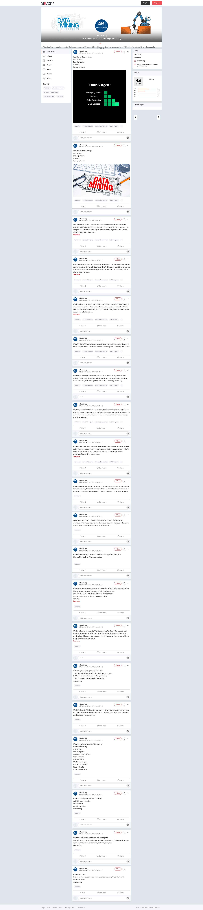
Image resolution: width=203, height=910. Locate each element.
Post (48, 908)
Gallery (49, 78)
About (49, 69)
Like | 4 (83, 326)
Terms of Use (81, 908)
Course (49, 65)
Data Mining (83, 51)
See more (60, 96)
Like (83, 357)
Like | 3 (83, 132)
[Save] (124, 51)
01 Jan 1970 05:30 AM (93, 53)
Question (50, 60)
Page (43, 908)
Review (49, 74)
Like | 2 (83, 286)
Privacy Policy (69, 908)
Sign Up (157, 3)
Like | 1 (83, 206)
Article (61, 908)
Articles (49, 56)
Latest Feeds (51, 51)
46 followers (82, 53)
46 (100, 43)
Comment (102, 132)
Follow (118, 51)
